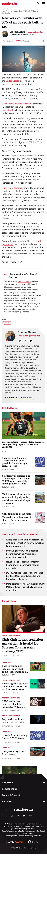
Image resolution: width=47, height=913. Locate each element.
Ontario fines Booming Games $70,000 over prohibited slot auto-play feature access (15, 462)
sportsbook (7, 110)
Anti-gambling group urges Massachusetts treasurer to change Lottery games (17, 517)
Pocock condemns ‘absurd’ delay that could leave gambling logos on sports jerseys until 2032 (23, 444)
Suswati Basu (8, 656)
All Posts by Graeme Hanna (19, 397)
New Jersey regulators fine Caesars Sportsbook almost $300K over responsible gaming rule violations (16, 480)
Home (4, 9)
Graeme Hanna (27, 332)
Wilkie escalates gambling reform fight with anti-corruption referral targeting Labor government (25, 542)
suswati (5, 675)
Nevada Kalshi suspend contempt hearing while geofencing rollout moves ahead (22, 564)
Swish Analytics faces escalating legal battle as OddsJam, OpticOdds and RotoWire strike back (24, 575)
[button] (38, 3)
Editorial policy (24, 281)
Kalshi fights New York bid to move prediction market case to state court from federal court (15, 689)
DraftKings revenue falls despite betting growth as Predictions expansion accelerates (22, 553)
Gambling (7, 323)
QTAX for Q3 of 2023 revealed (16, 103)
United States (12, 80)
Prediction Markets (11, 635)
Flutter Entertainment (12, 187)
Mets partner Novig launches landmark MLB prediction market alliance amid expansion (25, 587)
